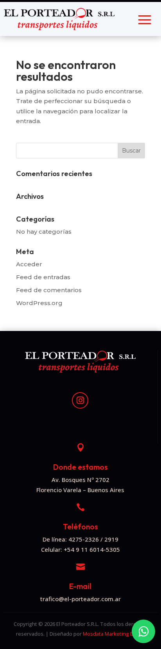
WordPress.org (39, 303)
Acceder (29, 264)
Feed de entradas (43, 277)
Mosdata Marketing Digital (114, 633)
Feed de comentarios (49, 290)
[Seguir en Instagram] (80, 400)
